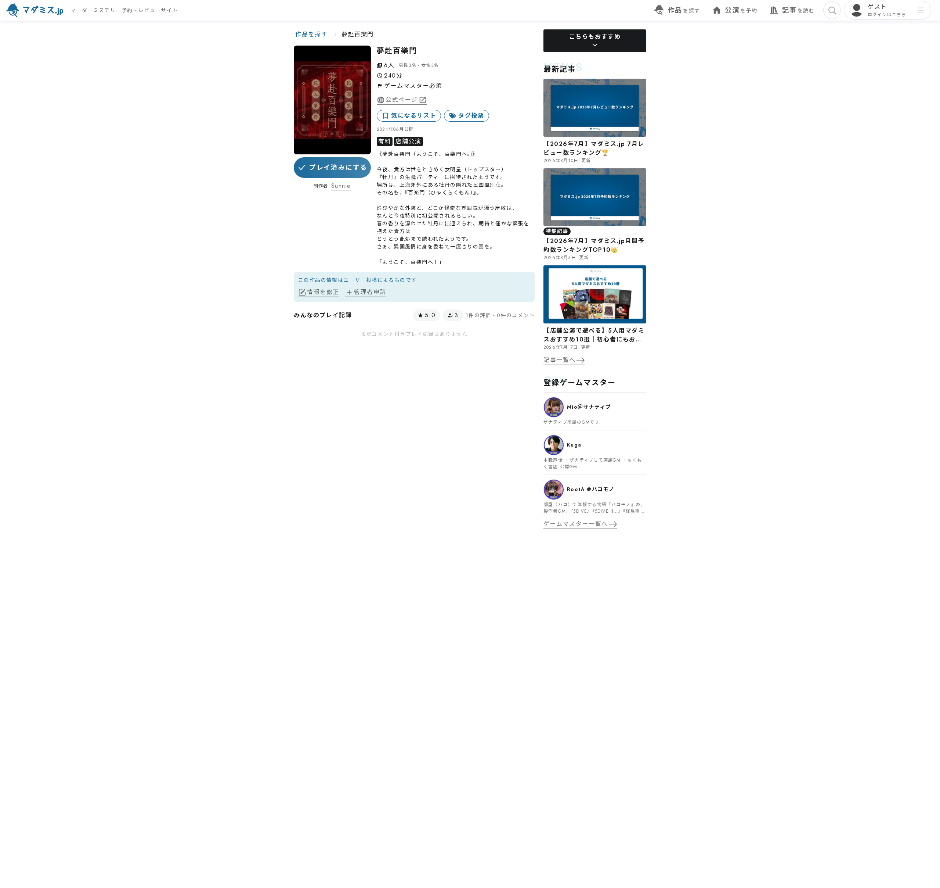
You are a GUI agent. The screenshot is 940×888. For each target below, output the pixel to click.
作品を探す (311, 34)
